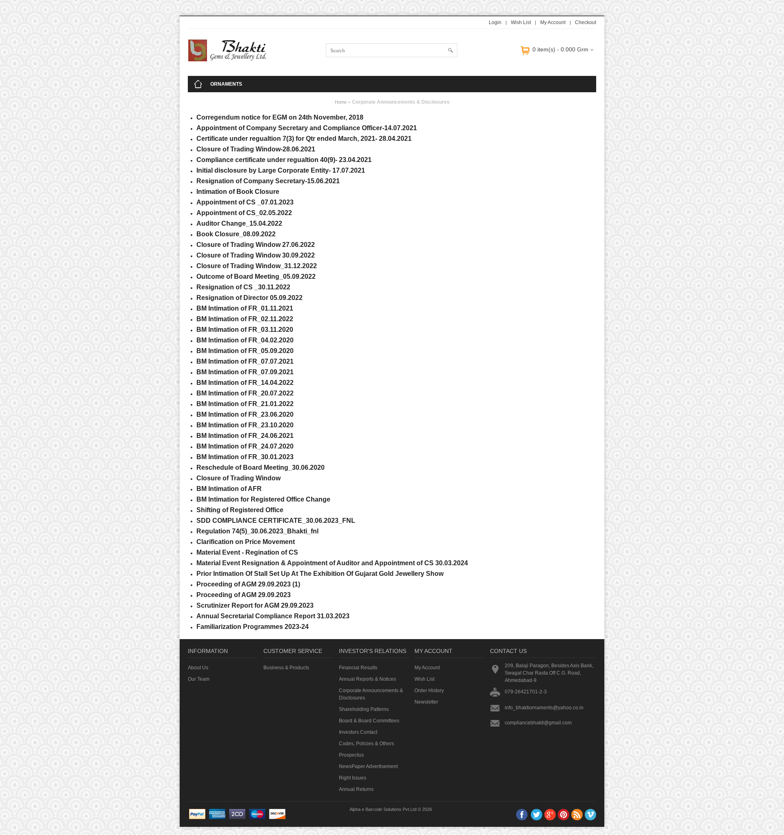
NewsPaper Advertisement (368, 766)
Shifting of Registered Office (239, 509)
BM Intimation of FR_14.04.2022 (245, 382)
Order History (429, 690)
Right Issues (352, 778)
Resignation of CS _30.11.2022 (243, 287)
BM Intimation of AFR (229, 488)
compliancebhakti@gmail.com (538, 723)
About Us (198, 668)
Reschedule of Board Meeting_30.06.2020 (260, 467)
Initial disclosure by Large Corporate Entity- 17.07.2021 (280, 170)
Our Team (198, 679)
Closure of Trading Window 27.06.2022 (255, 244)
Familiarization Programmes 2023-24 (252, 626)
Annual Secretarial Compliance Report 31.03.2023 (273, 616)
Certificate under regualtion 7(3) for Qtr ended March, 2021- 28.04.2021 (304, 138)
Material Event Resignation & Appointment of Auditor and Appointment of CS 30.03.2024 (332, 563)
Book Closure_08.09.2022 (236, 234)
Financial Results (358, 668)
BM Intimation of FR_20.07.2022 (245, 393)
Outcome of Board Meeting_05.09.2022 (256, 276)
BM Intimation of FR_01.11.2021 (244, 308)
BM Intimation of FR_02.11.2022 (244, 318)
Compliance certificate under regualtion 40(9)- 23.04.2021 (284, 159)
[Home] (198, 84)
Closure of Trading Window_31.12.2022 (256, 265)
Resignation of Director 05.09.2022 (249, 297)
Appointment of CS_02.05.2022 (244, 212)
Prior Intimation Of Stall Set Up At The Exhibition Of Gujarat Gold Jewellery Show (319, 573)
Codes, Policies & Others (366, 743)
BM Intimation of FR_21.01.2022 (245, 403)
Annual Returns (356, 789)
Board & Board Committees (369, 721)
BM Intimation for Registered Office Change (263, 499)
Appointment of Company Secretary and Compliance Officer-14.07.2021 (306, 127)
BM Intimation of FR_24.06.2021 (245, 435)
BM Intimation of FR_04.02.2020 (245, 340)
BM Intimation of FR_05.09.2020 (245, 350)
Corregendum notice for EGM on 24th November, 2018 (279, 117)
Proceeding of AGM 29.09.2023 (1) (248, 584)
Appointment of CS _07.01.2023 (245, 202)
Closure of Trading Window (238, 478)
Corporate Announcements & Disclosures (371, 694)
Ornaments (226, 84)
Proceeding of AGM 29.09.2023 (243, 594)
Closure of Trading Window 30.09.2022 (255, 255)
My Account (553, 22)
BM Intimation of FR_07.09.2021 (245, 372)
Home (341, 102)
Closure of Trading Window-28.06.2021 (255, 149)
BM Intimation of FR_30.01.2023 (245, 456)
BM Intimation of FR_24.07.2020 (245, 446)
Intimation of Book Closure (237, 191)
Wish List (521, 22)
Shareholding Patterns (364, 709)
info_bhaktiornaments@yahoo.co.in (544, 708)
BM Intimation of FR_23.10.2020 (245, 425)
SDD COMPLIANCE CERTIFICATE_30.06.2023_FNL (275, 520)
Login (495, 22)
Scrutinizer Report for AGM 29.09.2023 (255, 605)
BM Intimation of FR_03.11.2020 (244, 329)
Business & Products (286, 668)
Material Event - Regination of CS (247, 552)
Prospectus (351, 755)
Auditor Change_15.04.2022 (239, 223)
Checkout (585, 22)
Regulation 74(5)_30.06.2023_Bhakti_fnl (257, 531)
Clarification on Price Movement (245, 541)
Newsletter (426, 702)
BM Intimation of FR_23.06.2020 (245, 414)
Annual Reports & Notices (367, 679)
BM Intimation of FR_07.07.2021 (245, 361)
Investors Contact (358, 732)
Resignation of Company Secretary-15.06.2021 (268, 181)
